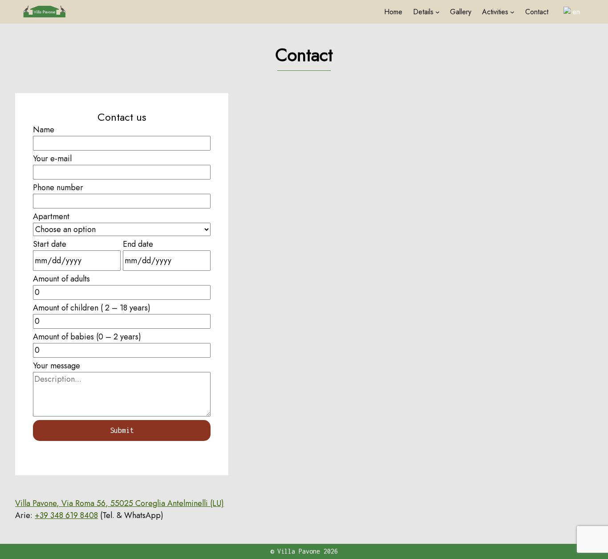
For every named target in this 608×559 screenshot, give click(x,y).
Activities (495, 12)
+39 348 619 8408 (66, 515)
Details (423, 12)
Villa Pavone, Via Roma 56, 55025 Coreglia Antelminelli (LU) (119, 503)
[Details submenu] (437, 12)
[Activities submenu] (512, 12)
